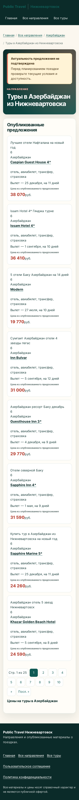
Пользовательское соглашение (26, 766)
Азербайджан (55, 35)
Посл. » (23, 691)
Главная (11, 18)
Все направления (35, 18)
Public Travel (31, 6)
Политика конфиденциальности (27, 777)
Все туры (61, 18)
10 (58, 682)
